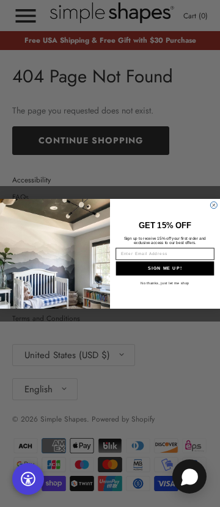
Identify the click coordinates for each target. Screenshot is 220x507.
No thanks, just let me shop (165, 282)
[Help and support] (189, 476)
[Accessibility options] (28, 479)
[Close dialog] (213, 204)
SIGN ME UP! (165, 267)
